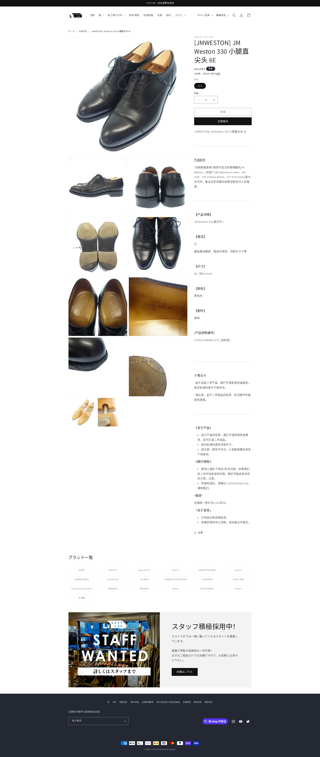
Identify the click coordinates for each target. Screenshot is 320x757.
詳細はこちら (185, 671)
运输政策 (187, 702)
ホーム (71, 31)
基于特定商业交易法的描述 (168, 702)
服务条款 (208, 702)
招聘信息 (123, 702)
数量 (196, 93)
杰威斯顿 (83, 31)
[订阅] (124, 721)
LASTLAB (155, 749)
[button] (101, 15)
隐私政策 (198, 702)
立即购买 (223, 121)
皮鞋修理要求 (148, 702)
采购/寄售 (134, 702)
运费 (218, 74)
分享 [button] (200, 532)
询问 (114, 702)
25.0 (202, 85)
